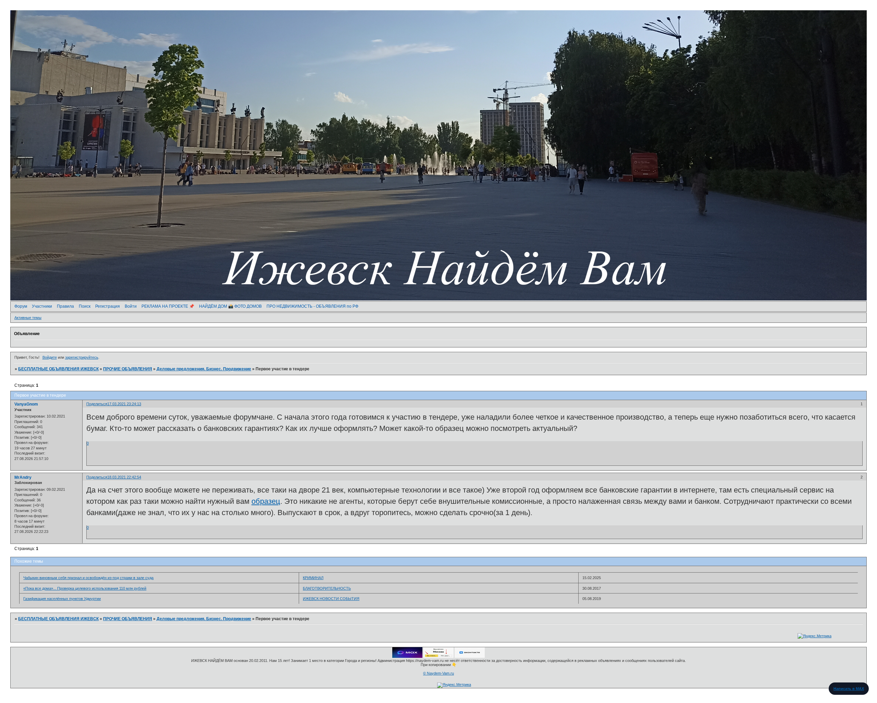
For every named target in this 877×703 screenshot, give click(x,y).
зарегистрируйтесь (81, 357)
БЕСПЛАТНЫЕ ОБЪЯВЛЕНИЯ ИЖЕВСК (58, 369)
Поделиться (96, 404)
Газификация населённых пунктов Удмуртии (62, 599)
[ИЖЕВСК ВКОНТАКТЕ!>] (470, 656)
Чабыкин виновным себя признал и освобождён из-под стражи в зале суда (88, 578)
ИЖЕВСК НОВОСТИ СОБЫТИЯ (331, 599)
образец (265, 501)
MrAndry (23, 477)
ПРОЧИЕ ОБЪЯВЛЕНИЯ (127, 369)
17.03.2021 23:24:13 (124, 404)
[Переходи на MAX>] (407, 656)
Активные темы (27, 318)
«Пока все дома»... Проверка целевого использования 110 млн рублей (84, 588)
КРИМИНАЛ (313, 578)
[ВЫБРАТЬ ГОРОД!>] (438, 656)
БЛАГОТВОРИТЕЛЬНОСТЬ (327, 588)
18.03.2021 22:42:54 (124, 477)
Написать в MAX (848, 689)
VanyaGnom (26, 404)
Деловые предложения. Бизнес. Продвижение (204, 369)
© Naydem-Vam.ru (438, 673)
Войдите (49, 357)
